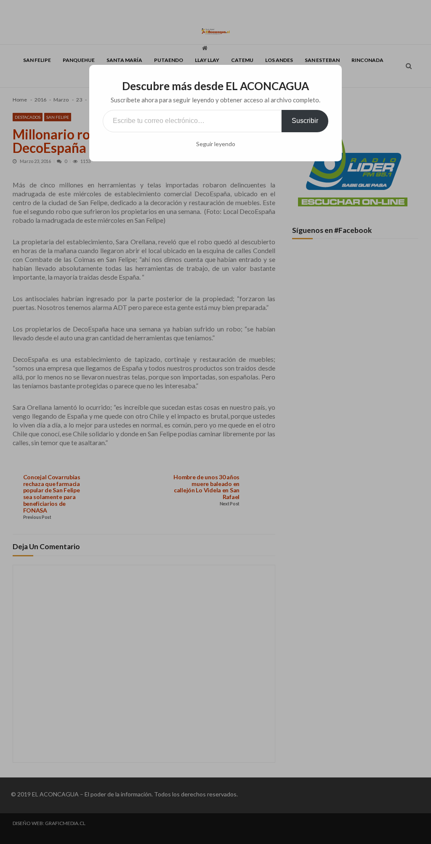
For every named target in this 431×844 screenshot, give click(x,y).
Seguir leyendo (215, 144)
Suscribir (305, 120)
